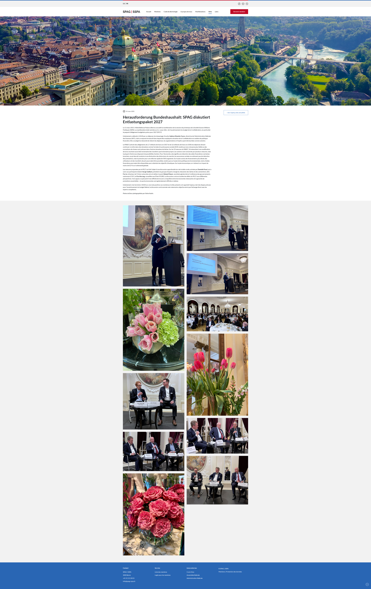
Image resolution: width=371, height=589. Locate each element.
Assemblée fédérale (193, 575)
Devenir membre (239, 11)
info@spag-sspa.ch (129, 581)
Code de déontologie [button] (170, 11)
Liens (216, 11)
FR (127, 3)
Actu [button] (210, 11)
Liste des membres (161, 572)
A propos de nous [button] (186, 11)
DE (124, 3)
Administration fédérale (195, 578)
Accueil (148, 11)
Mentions (222, 572)
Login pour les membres (163, 575)
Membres (157, 11)
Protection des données (234, 572)
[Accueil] (131, 11)
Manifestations (200, 11)
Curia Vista (190, 572)
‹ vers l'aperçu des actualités (236, 112)
